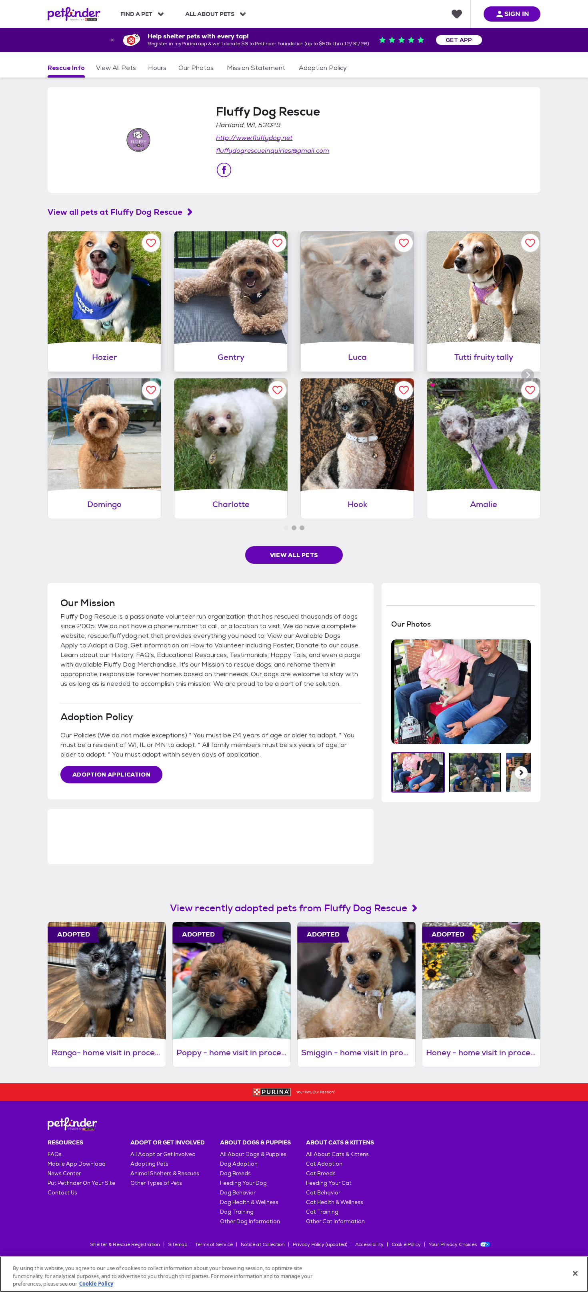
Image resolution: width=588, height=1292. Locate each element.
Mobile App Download (77, 1163)
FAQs (55, 1154)
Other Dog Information (250, 1221)
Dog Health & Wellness (249, 1202)
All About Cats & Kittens (337, 1154)
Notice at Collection (263, 1244)
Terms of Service (214, 1244)
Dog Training (237, 1211)
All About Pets (209, 14)
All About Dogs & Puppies (253, 1154)
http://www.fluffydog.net (254, 138)
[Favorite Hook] (404, 390)
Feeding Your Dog (243, 1183)
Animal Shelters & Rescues (164, 1173)
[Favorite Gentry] (277, 243)
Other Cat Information (335, 1221)
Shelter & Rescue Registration (125, 1244)
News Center (64, 1173)
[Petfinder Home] (74, 14)
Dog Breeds (235, 1173)
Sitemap (177, 1244)
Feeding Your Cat (329, 1183)
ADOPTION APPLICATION (111, 774)
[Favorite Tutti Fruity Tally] (530, 243)
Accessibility (369, 1244)
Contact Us (62, 1192)
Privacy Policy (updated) (320, 1244)
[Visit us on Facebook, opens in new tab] (224, 170)
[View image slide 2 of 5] (475, 772)
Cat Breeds (321, 1173)
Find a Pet (136, 14)
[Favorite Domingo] (151, 390)
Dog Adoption (239, 1163)
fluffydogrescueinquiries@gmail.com (272, 150)
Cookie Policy (406, 1244)
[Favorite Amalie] (530, 390)
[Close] (575, 1273)
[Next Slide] (521, 772)
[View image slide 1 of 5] (418, 772)
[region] (294, 1274)
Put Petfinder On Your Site (81, 1183)
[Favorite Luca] (404, 243)
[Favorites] (457, 14)
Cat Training (322, 1211)
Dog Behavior (238, 1192)
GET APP (459, 40)
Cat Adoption (324, 1163)
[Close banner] (112, 40)
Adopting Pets (149, 1163)
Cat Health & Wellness (334, 1202)
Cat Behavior (323, 1192)
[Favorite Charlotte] (277, 390)
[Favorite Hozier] (151, 243)
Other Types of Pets (156, 1183)
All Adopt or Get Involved (163, 1154)
